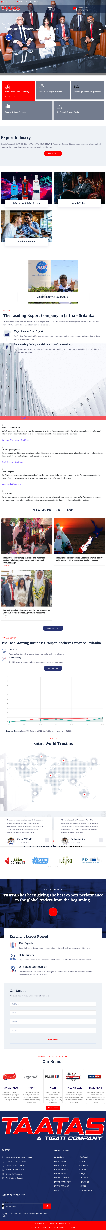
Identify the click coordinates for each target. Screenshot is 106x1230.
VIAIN (53, 1088)
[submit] (47, 1206)
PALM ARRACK (74, 1088)
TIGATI (31, 1088)
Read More (6, 565)
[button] (4, 860)
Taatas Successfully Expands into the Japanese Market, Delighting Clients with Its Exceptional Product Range (24, 560)
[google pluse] (102, 2)
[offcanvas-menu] (64, 8)
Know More (26, 208)
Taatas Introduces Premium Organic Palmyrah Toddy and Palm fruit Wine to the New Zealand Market (79, 559)
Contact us (53, 668)
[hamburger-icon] (50, 8)
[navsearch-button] (57, 8)
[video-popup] (53, 912)
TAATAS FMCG (53, 153)
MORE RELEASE (53, 628)
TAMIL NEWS (95, 1088)
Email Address (7, 1202)
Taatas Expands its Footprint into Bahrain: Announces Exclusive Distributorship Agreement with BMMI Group (26, 612)
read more (9, 97)
